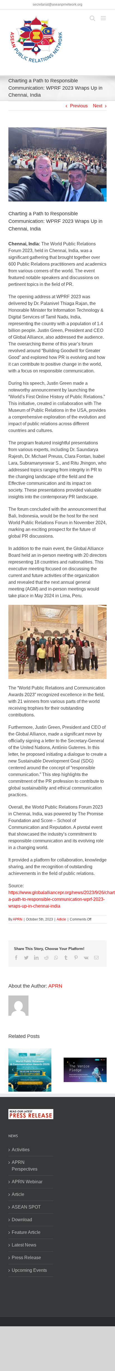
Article (61, 919)
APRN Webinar (27, 1181)
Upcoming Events (29, 1270)
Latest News (24, 1245)
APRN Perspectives (24, 1165)
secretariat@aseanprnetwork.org (57, 4)
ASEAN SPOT (26, 1207)
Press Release (26, 1257)
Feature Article (26, 1232)
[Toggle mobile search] (92, 18)
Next (97, 105)
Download (22, 1219)
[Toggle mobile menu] (104, 18)
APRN (17, 919)
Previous (79, 105)
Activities (21, 1149)
